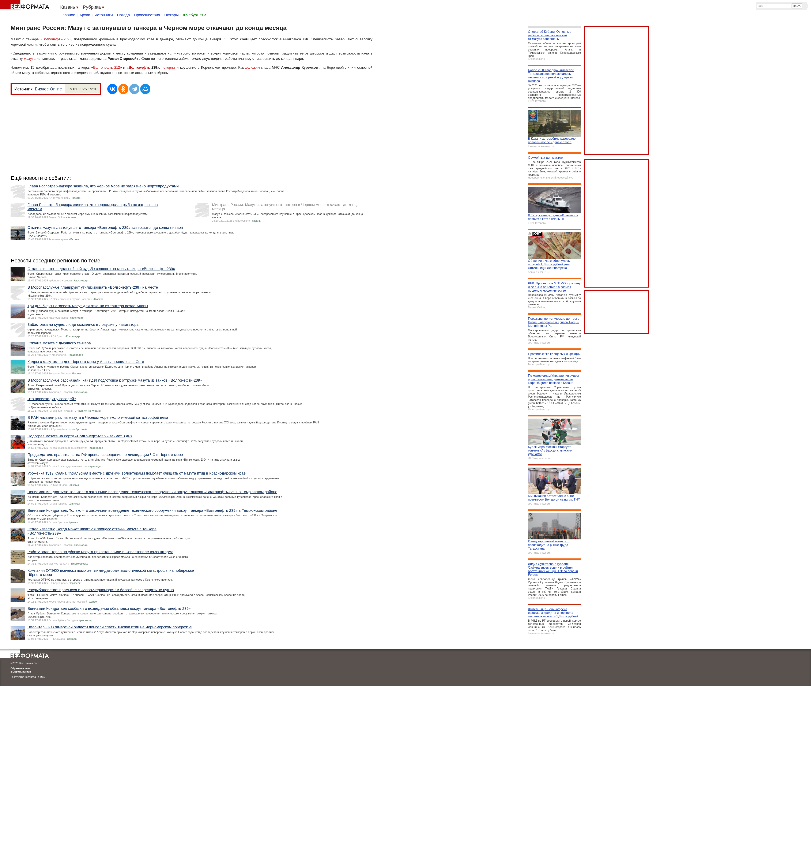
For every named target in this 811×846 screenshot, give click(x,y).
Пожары (171, 15)
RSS (42, 676)
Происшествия (147, 15)
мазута (29, 59)
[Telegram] (134, 89)
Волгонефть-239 (55, 39)
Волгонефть (139, 67)
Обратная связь (20, 668)
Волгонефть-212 (106, 67)
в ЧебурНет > (195, 15)
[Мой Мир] (145, 89)
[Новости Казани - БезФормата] (25, 5)
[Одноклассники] (123, 89)
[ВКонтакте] (112, 89)
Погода (123, 15)
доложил (252, 67)
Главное (67, 15)
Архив (84, 15)
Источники (103, 15)
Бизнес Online (48, 89)
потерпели (170, 67)
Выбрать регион (21, 671)
